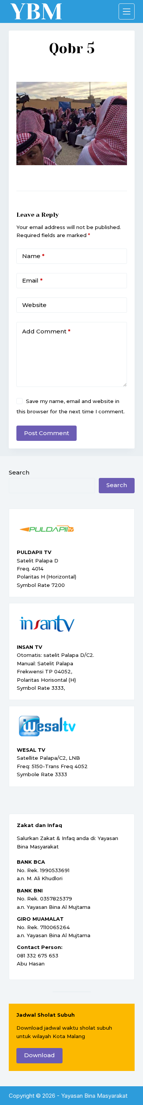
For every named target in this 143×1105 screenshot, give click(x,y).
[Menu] (127, 11)
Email (32, 280)
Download (39, 1055)
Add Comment (46, 331)
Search (19, 472)
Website (34, 305)
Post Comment (46, 433)
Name (33, 256)
